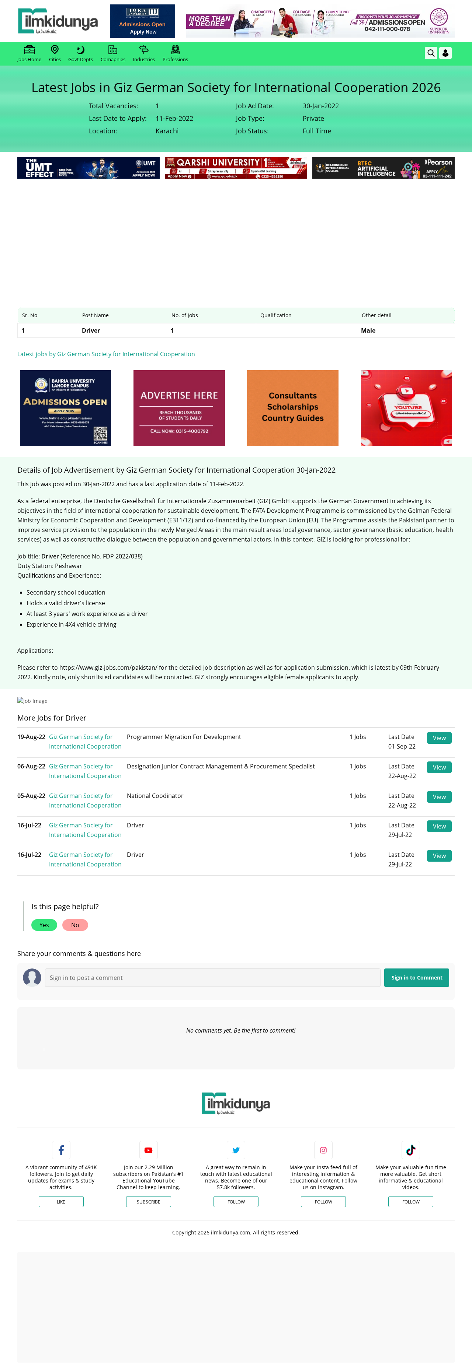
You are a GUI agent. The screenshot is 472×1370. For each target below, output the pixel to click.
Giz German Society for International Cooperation (85, 741)
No (75, 925)
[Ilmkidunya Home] (57, 21)
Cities (55, 59)
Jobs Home (29, 59)
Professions (175, 59)
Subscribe (148, 1202)
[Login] (445, 53)
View (439, 738)
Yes (44, 925)
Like (61, 1202)
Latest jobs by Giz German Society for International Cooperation (106, 354)
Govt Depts (80, 59)
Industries (144, 59)
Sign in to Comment (417, 977)
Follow (236, 1202)
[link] (142, 21)
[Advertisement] (236, 235)
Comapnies (113, 59)
